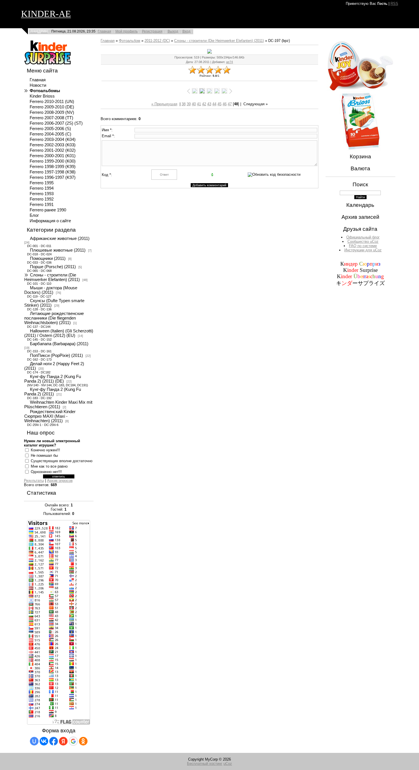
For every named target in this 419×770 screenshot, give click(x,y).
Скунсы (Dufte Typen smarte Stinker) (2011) (54, 303)
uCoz (227, 763)
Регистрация (152, 31)
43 (209, 104)
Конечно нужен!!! (45, 450)
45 (219, 104)
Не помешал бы (44, 455)
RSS (394, 3)
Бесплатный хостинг (204, 763)
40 (194, 104)
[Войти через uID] (34, 741)
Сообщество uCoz (363, 241)
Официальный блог (363, 237)
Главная (104, 31)
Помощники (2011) (48, 258)
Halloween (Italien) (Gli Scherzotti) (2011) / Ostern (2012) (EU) (58, 333)
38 (184, 104)
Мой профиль (126, 31)
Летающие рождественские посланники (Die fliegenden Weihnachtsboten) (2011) (54, 318)
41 (199, 104)
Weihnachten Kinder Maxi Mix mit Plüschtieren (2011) (58, 404)
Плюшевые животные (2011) (58, 250)
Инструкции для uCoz (363, 250)
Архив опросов (60, 480)
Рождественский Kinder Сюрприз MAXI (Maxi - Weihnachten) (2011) (50, 416)
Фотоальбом (129, 41)
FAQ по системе (363, 246)
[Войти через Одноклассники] (83, 741)
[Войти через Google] (73, 741)
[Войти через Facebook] (53, 741)
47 (230, 104)
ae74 (229, 62)
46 (225, 104)
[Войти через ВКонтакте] (44, 741)
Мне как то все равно (49, 466)
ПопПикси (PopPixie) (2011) (56, 355)
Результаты (34, 480)
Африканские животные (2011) (60, 238)
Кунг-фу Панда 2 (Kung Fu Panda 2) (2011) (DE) (52, 378)
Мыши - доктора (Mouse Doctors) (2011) (50, 290)
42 (204, 104)
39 (189, 104)
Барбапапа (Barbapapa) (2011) (59, 343)
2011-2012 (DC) (157, 41)
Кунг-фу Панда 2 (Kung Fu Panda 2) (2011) (52, 391)
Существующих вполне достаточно (61, 461)
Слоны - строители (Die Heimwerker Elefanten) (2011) (52, 277)
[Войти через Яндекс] (63, 741)
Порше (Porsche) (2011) (53, 266)
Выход (173, 31)
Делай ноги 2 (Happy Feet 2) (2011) (54, 366)
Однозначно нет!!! (46, 472)
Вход (186, 31)
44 (214, 104)
